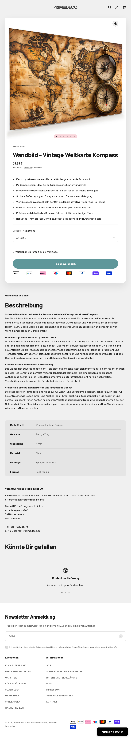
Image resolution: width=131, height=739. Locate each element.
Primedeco (19, 146)
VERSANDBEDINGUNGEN (59, 695)
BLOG (49, 683)
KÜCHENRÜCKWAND (16, 683)
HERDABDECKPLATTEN (18, 671)
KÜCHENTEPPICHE (15, 665)
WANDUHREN (12, 695)
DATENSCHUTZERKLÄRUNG (61, 677)
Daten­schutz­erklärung (46, 647)
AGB (48, 665)
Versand (28, 167)
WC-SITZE (11, 677)
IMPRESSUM (53, 689)
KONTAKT (51, 701)
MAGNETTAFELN (14, 707)
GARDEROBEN (12, 701)
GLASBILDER (12, 689)
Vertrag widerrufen (112, 731)
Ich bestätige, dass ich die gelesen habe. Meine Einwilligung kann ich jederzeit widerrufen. (64, 647)
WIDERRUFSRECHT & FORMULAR (64, 671)
